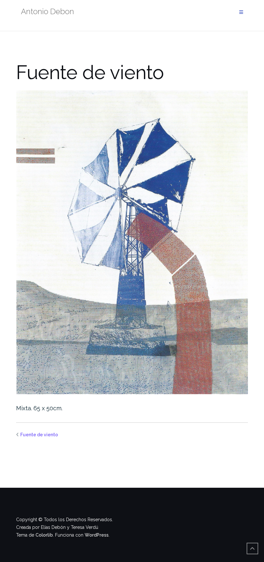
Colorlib (44, 535)
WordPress (96, 535)
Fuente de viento (39, 434)
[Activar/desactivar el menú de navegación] (241, 12)
